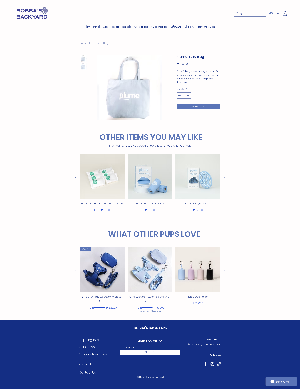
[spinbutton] (183, 95)
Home (83, 43)
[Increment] (188, 95)
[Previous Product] (75, 177)
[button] (285, 13)
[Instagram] (212, 364)
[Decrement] (179, 95)
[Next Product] (225, 177)
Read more (182, 82)
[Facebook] (205, 364)
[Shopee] (219, 364)
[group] (150, 187)
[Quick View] (102, 176)
